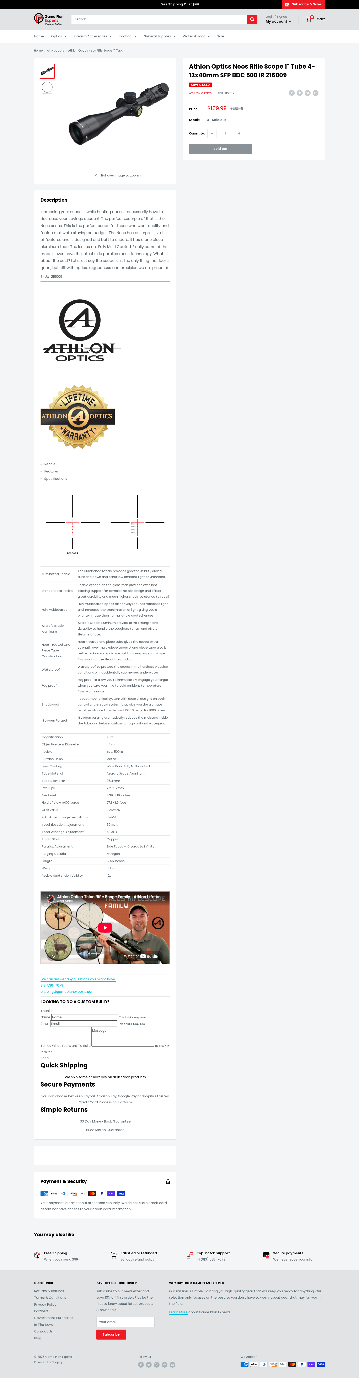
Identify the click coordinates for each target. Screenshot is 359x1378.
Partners (41, 1311)
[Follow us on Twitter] (149, 1365)
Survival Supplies (157, 36)
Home (39, 36)
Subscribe (111, 1334)
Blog (37, 1338)
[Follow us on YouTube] (172, 1365)
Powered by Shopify (48, 1362)
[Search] (252, 19)
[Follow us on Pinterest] (164, 1365)
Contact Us (43, 1331)
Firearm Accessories (90, 36)
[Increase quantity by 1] (239, 133)
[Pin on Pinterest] (300, 93)
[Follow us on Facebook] (141, 1365)
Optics (56, 36)
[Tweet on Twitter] (308, 93)
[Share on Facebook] (292, 93)
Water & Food (194, 36)
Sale (220, 36)
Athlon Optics (200, 93)
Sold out (220, 148)
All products (55, 50)
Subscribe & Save (306, 4)
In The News (44, 1324)
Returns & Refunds (49, 1291)
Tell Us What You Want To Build (66, 1045)
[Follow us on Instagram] (157, 1365)
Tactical (125, 36)
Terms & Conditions (50, 1297)
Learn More (178, 1312)
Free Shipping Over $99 (179, 4)
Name (45, 1017)
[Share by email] (315, 93)
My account (277, 21)
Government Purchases (53, 1317)
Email (45, 1023)
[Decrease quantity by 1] (212, 133)
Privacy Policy (45, 1304)
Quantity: (197, 133)
